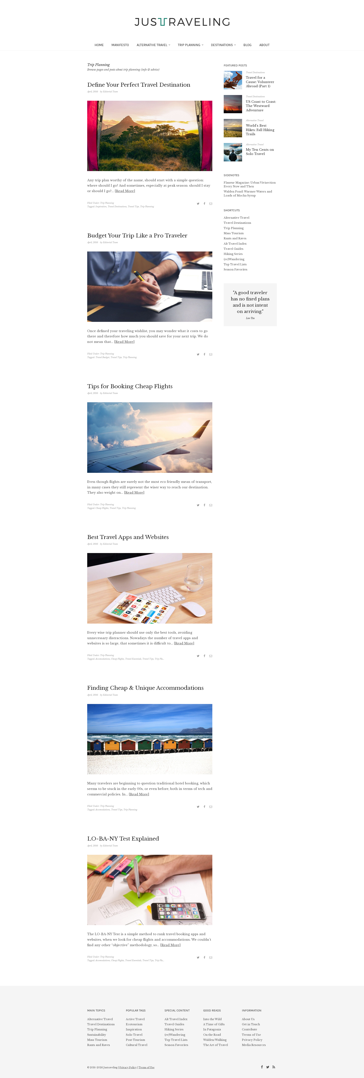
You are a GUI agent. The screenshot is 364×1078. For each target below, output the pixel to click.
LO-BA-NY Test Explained (123, 838)
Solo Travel (134, 1034)
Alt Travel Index (235, 243)
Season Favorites (235, 269)
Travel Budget (102, 357)
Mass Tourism (234, 233)
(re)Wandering (234, 259)
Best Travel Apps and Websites (128, 537)
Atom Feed (274, 1067)
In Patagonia (212, 1029)
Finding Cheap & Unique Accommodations (145, 688)
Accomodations (102, 659)
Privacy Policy (252, 1040)
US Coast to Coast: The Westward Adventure (261, 106)
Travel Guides (233, 249)
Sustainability (96, 1034)
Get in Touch (251, 1024)
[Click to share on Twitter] (198, 203)
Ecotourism (134, 1024)
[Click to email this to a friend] (210, 203)
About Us (248, 1019)
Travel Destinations (117, 206)
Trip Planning (189, 45)
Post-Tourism (135, 1040)
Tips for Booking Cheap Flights (130, 386)
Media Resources (254, 1045)
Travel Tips (133, 206)
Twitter (268, 1067)
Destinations (222, 45)
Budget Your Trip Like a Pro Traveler (137, 235)
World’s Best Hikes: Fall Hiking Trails (260, 130)
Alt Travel (152, 45)
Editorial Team (110, 91)
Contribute (249, 1029)
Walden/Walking (215, 1040)
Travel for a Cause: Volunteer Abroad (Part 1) (260, 82)
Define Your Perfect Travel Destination (138, 85)
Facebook (262, 1067)
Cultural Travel (136, 1045)
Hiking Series (233, 254)
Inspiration (101, 206)
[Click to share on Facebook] (204, 203)
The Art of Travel (215, 1045)
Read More (125, 191)
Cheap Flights (102, 508)
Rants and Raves (235, 238)
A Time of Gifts (214, 1024)
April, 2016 (92, 91)
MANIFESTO (120, 45)
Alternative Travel (255, 120)
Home (99, 45)
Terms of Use (251, 1034)
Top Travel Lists (235, 264)
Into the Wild (212, 1019)
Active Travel (135, 1019)
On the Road (212, 1034)
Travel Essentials (133, 659)
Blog (247, 45)
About (264, 45)
